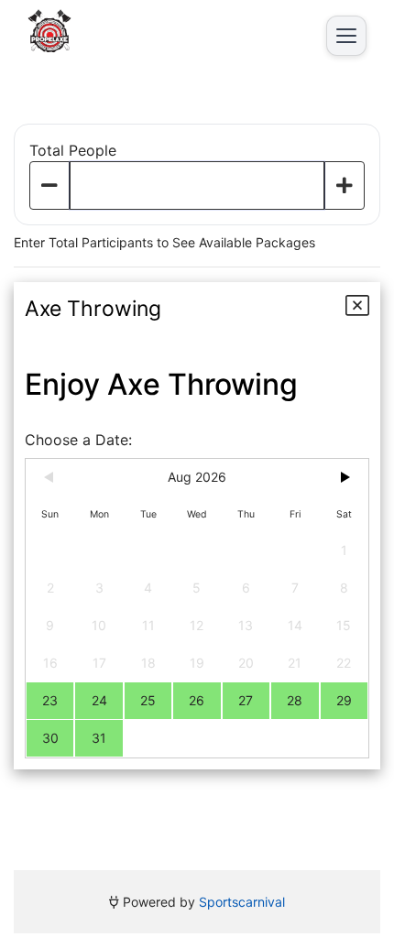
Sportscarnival (242, 902)
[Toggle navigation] (346, 36)
